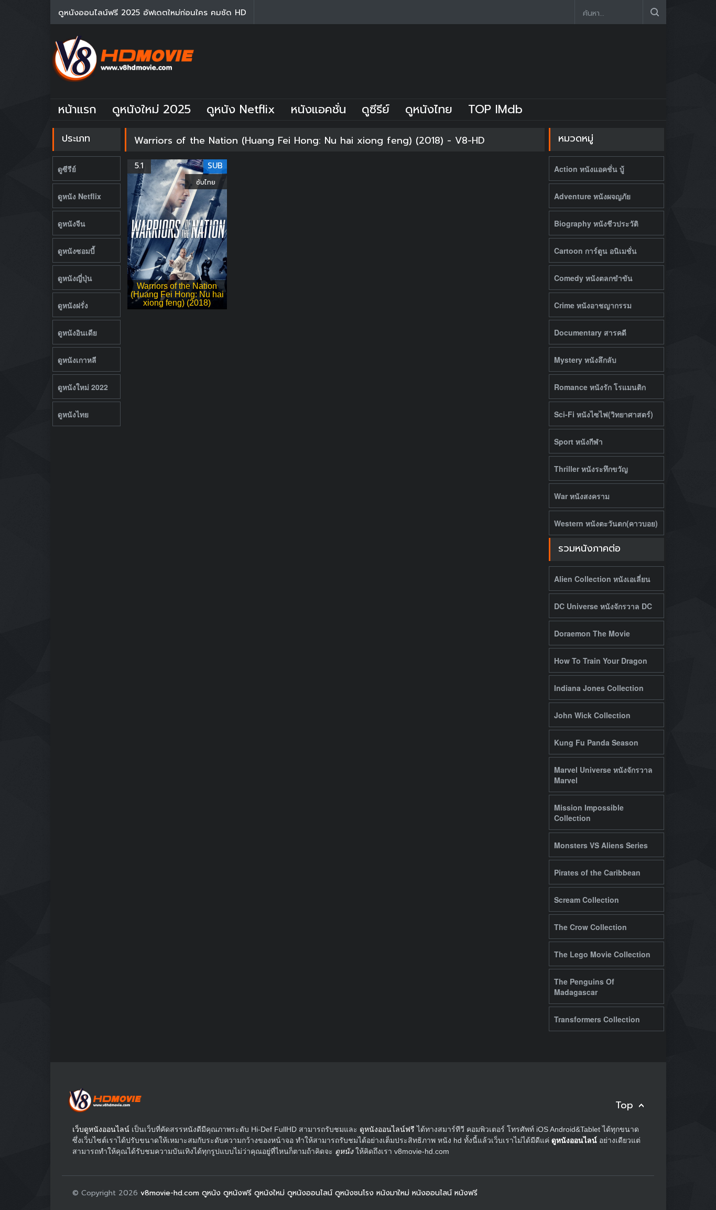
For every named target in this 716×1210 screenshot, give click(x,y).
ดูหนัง (344, 1151)
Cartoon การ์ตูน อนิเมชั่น (595, 250)
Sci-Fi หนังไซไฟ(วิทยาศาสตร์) (603, 414)
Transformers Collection (597, 1019)
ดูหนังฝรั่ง (73, 305)
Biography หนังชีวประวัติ (596, 223)
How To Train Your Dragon (600, 660)
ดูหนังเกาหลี (77, 359)
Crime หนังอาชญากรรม (593, 305)
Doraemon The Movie (592, 633)
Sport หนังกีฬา (578, 441)
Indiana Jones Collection (599, 688)
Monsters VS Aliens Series (601, 845)
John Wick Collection (592, 715)
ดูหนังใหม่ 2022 (83, 387)
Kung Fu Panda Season (596, 742)
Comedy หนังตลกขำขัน (593, 278)
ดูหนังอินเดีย (77, 332)
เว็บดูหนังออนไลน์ (100, 1129)
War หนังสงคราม (582, 496)
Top (624, 1105)
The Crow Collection (590, 927)
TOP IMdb (495, 109)
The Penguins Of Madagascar (584, 986)
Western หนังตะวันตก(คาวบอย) (606, 523)
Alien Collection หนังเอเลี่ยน (602, 579)
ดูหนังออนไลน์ (574, 1140)
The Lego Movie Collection (602, 954)
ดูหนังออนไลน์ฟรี (387, 1129)
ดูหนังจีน (71, 223)
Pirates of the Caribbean (597, 872)
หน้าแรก (77, 109)
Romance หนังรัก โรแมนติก (600, 387)
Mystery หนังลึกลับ (585, 359)
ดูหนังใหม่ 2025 (151, 109)
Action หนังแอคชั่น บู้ (589, 169)
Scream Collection (586, 899)
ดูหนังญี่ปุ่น (75, 278)
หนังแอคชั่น (318, 109)
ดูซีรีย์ (375, 109)
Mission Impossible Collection (589, 812)
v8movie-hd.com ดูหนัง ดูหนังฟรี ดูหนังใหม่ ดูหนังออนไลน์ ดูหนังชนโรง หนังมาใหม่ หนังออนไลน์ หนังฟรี (309, 1192)
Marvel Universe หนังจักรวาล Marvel (603, 774)
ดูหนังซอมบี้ (76, 250)
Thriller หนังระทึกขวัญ (591, 468)
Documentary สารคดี (590, 332)
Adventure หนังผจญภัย (592, 196)
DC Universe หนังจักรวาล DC (603, 606)
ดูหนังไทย (428, 109)
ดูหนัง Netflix (241, 109)
